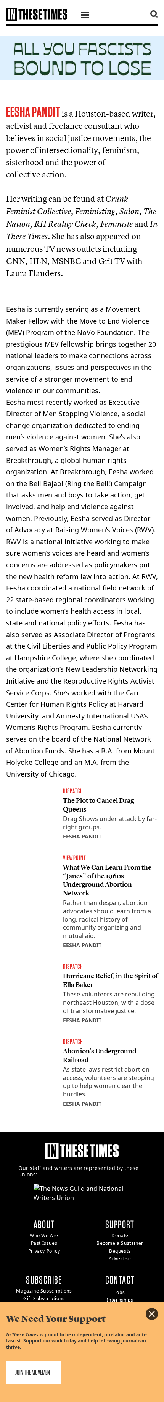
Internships (120, 1300)
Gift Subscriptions (44, 1298)
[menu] (85, 16)
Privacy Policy (44, 1251)
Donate (120, 1235)
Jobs (120, 1292)
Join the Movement (33, 1372)
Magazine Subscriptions (44, 1291)
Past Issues (44, 1243)
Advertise (120, 1258)
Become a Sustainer (119, 1243)
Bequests (120, 1251)
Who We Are (44, 1235)
